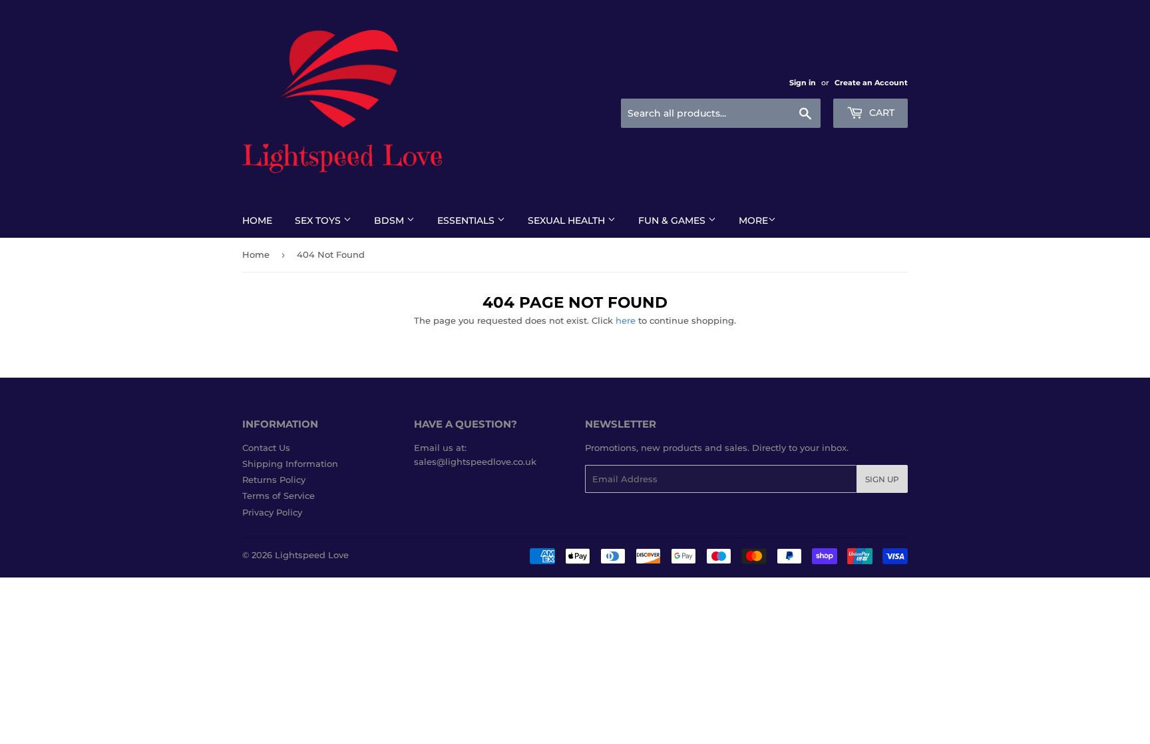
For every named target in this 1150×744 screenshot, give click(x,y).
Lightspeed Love (312, 555)
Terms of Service (278, 495)
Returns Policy (273, 479)
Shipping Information (290, 463)
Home (257, 220)
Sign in (802, 82)
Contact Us (266, 447)
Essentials (467, 220)
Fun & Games (673, 220)
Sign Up (882, 479)
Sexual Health (568, 220)
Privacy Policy (272, 512)
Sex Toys (319, 220)
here (626, 320)
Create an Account (871, 82)
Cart (880, 113)
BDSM (390, 220)
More (753, 220)
